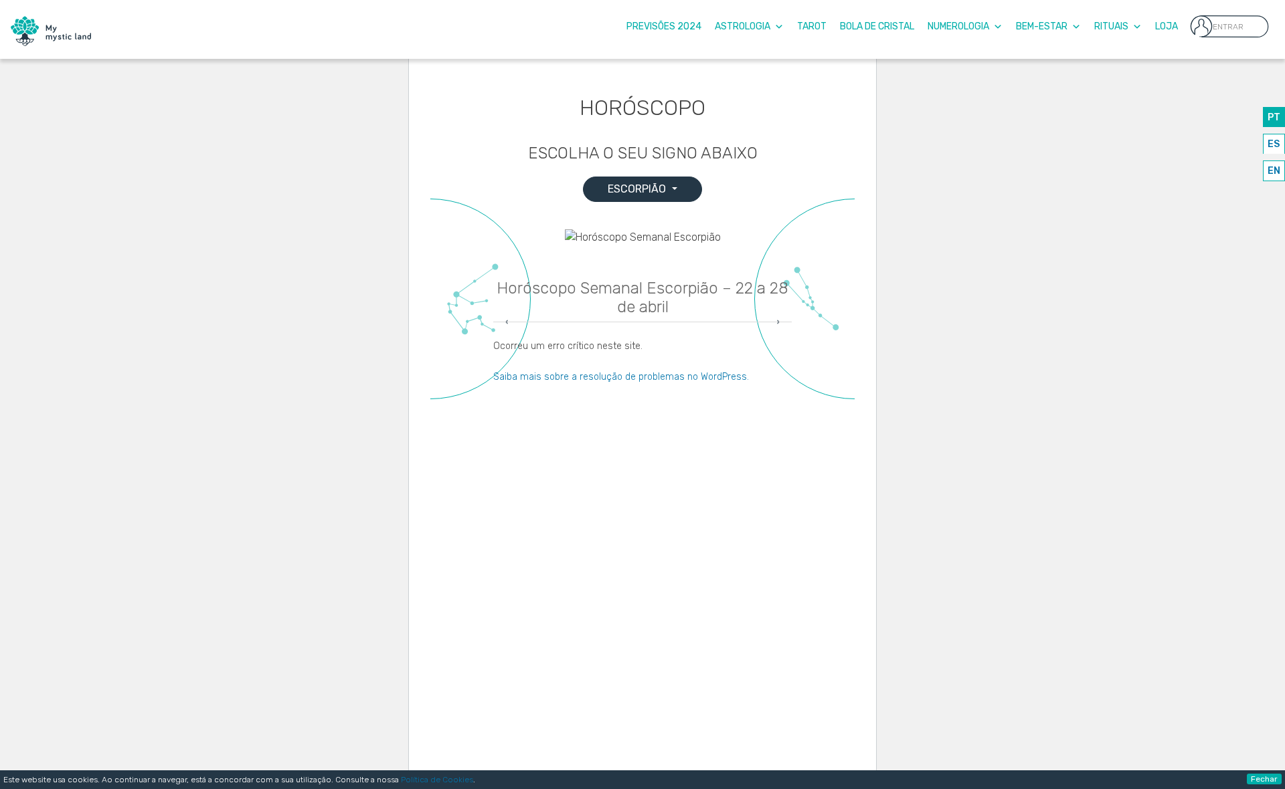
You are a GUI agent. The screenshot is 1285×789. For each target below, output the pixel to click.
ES (1274, 144)
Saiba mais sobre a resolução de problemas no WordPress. (621, 376)
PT (1274, 117)
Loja (1166, 26)
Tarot (812, 26)
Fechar (1264, 779)
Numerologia (958, 26)
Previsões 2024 (663, 26)
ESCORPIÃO (638, 189)
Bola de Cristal (877, 26)
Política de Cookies (437, 779)
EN (1274, 171)
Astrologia (742, 26)
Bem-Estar (1041, 26)
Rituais (1111, 26)
